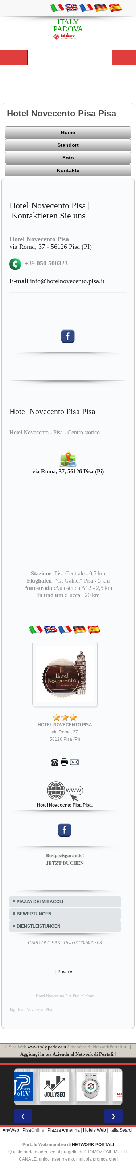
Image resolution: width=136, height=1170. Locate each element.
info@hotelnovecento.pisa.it (56, 281)
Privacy (65, 971)
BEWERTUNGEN (34, 913)
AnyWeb (11, 1130)
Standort (68, 145)
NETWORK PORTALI (93, 1144)
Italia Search (121, 1130)
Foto (68, 158)
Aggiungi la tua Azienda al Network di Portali (67, 1054)
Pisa (26, 1130)
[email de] (101, 7)
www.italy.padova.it (47, 1047)
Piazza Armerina (64, 1130)
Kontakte (68, 170)
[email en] (72, 7)
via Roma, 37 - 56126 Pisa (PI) (50, 246)
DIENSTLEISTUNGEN (39, 926)
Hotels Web (94, 1130)
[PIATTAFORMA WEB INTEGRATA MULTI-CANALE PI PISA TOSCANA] (90, 1086)
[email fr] (86, 7)
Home (68, 132)
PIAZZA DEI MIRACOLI (40, 901)
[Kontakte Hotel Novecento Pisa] (65, 761)
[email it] (57, 7)
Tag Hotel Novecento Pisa (30, 1010)
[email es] (115, 7)
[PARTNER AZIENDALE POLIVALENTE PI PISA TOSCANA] (18, 1086)
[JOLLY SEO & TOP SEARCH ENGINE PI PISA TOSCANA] (54, 1086)
